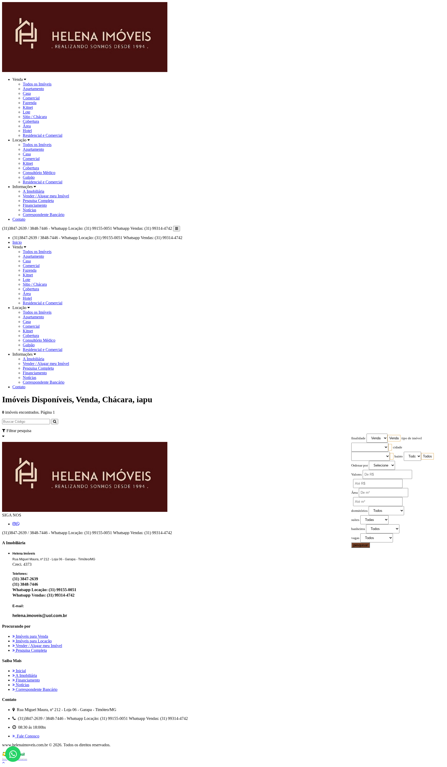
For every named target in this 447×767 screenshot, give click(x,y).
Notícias (29, 210)
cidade (397, 447)
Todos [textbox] (427, 456)
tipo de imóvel (411, 438)
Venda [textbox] (394, 438)
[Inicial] (84, 70)
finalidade (358, 438)
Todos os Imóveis (37, 84)
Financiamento (35, 205)
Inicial (20, 671)
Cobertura (31, 121)
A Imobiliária (33, 191)
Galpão (29, 177)
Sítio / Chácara (35, 116)
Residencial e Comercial (42, 135)
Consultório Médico (39, 172)
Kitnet (28, 107)
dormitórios (359, 511)
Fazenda (29, 103)
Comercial (31, 98)
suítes (355, 520)
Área (27, 126)
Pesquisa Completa (38, 200)
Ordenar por (359, 465)
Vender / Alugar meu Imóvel (46, 196)
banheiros (358, 529)
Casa (27, 93)
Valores (356, 474)
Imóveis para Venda (31, 636)
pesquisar (360, 545)
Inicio (17, 242)
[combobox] (394, 438)
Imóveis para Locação (33, 641)
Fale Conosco (27, 736)
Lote (26, 112)
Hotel (27, 130)
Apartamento (33, 89)
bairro (398, 456)
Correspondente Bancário (43, 214)
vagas (355, 538)
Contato (18, 219)
